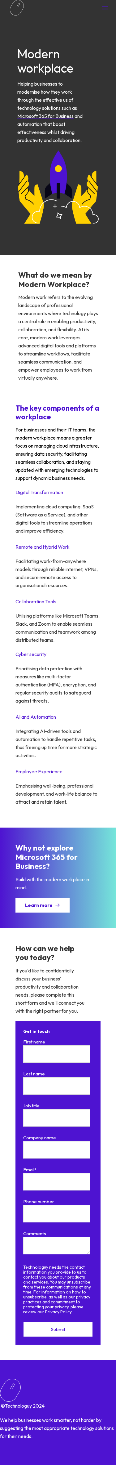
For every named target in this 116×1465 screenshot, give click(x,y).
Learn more (39, 905)
